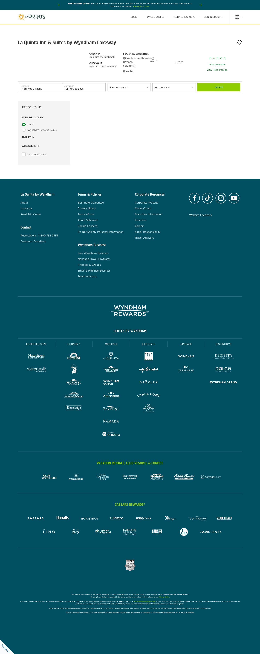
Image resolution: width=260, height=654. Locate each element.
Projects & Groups (89, 264)
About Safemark (88, 220)
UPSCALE (186, 344)
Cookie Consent (87, 226)
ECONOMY (74, 344)
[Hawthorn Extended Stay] (36, 357)
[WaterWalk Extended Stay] (36, 370)
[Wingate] (111, 370)
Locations (26, 208)
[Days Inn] (73, 357)
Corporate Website (146, 202)
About (24, 202)
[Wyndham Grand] (223, 382)
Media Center (143, 208)
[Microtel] (73, 382)
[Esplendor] (148, 370)
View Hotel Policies (217, 70)
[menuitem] (135, 17)
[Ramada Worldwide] (111, 421)
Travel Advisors (87, 276)
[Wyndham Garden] (111, 382)
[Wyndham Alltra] (148, 408)
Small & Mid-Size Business (94, 270)
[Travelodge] (73, 408)
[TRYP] (148, 357)
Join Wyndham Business (93, 253)
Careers (140, 226)
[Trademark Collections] (186, 370)
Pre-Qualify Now (141, 6)
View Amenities (217, 64)
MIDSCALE (111, 344)
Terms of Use (86, 214)
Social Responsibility (147, 231)
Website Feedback (200, 215)
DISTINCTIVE (224, 344)
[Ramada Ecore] (111, 434)
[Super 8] (73, 370)
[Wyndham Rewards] (130, 310)
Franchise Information (148, 214)
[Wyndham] (186, 357)
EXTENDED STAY (36, 344)
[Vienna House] (148, 395)
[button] (59, 5)
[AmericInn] (111, 395)
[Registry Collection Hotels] (223, 357)
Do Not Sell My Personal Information (100, 231)
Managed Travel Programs (94, 259)
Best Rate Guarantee (91, 202)
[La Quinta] (111, 357)
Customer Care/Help (33, 241)
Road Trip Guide (31, 214)
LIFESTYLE (148, 344)
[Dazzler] (148, 382)
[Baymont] (111, 408)
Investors (140, 220)
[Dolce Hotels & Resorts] (223, 370)
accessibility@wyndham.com (144, 601)
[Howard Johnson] (73, 395)
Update (219, 87)
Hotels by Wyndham (130, 331)
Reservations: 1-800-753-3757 (39, 235)
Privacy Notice (87, 208)
